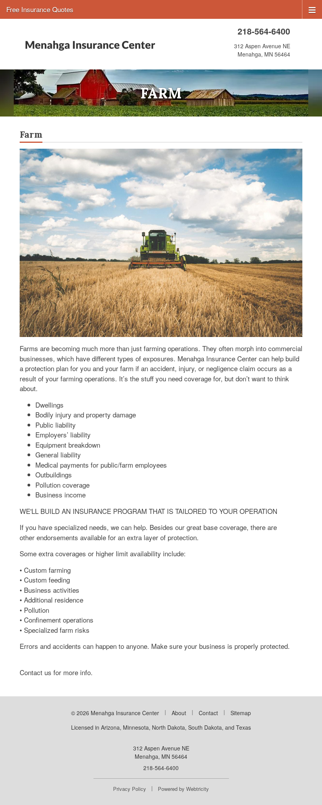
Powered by (183, 788)
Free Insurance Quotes (39, 9)
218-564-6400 (264, 31)
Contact (208, 713)
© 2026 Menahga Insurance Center (115, 713)
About (179, 713)
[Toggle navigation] (312, 9)
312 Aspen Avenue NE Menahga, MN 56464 (161, 752)
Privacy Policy (129, 788)
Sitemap (241, 713)
